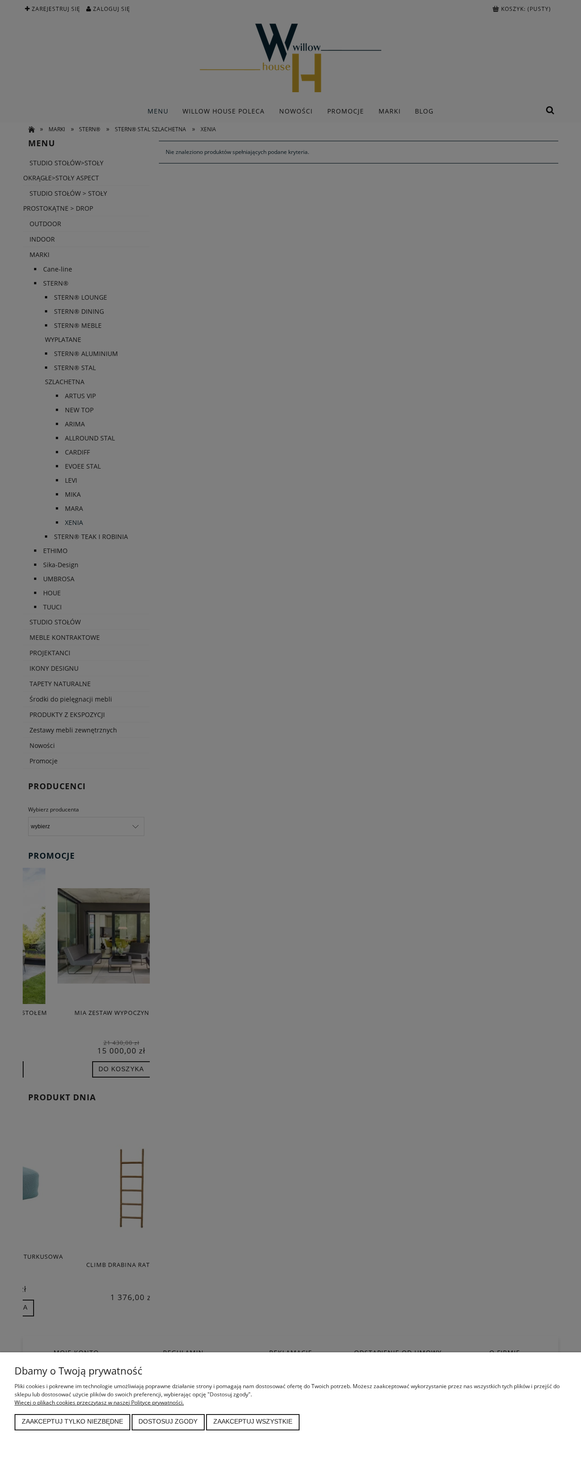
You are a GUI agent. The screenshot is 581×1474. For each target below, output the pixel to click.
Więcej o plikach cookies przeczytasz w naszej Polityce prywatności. (99, 1402)
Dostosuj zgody (167, 1421)
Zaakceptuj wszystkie (252, 1421)
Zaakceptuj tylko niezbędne (72, 1421)
